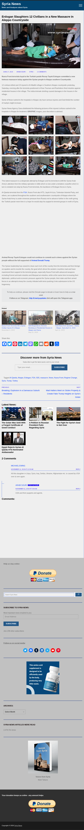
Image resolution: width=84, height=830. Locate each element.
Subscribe (59, 367)
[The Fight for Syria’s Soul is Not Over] (68, 414)
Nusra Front (58, 378)
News (51, 378)
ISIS (37, 378)
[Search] (78, 594)
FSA (25, 192)
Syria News (11, 4)
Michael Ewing (18, 466)
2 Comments (41, 72)
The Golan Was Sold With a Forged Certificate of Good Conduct (13, 425)
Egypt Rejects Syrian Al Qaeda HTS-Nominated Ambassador (13, 449)
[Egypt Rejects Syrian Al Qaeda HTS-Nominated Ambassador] (14, 438)
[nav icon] (80, 5)
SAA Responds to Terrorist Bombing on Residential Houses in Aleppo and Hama (40, 328)
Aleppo (20, 378)
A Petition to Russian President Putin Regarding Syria (39, 425)
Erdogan (27, 378)
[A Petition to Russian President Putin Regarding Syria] (41, 414)
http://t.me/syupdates (37, 298)
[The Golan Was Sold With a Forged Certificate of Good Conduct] (14, 414)
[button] (14, 125)
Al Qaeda (13, 378)
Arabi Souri (21, 72)
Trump (9, 381)
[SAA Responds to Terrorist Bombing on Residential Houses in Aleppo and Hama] (40, 318)
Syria (31, 72)
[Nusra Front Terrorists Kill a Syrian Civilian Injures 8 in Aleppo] (14, 318)
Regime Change (70, 378)
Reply (78, 469)
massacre (44, 378)
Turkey (15, 381)
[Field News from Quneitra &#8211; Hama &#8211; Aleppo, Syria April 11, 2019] (67, 318)
